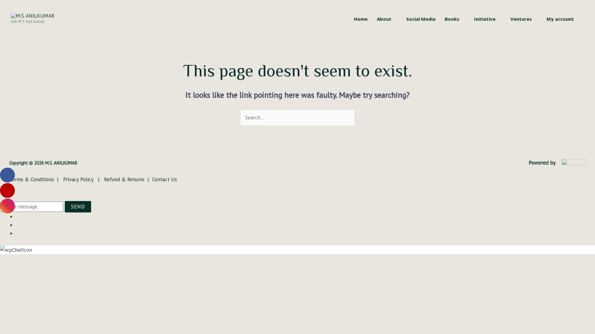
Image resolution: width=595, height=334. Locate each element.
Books (452, 19)
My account (560, 19)
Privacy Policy (79, 179)
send (78, 206)
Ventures (521, 19)
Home (361, 19)
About (384, 19)
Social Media (420, 19)
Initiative (485, 19)
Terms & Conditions (32, 179)
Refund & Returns (123, 179)
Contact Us (164, 179)
